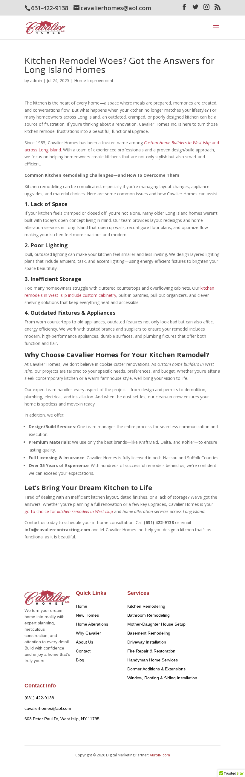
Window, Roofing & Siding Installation (162, 677)
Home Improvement (94, 80)
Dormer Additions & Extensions (156, 669)
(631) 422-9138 (39, 697)
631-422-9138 (49, 8)
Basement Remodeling (148, 633)
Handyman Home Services (152, 660)
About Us (84, 642)
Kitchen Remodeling (146, 606)
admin (36, 80)
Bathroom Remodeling (148, 615)
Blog (80, 660)
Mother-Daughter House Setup (156, 624)
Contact (83, 651)
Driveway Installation (146, 642)
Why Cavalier (88, 633)
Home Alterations (92, 624)
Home (81, 606)
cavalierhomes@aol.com (47, 708)
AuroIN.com (160, 755)
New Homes (87, 615)
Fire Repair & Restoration (151, 651)
